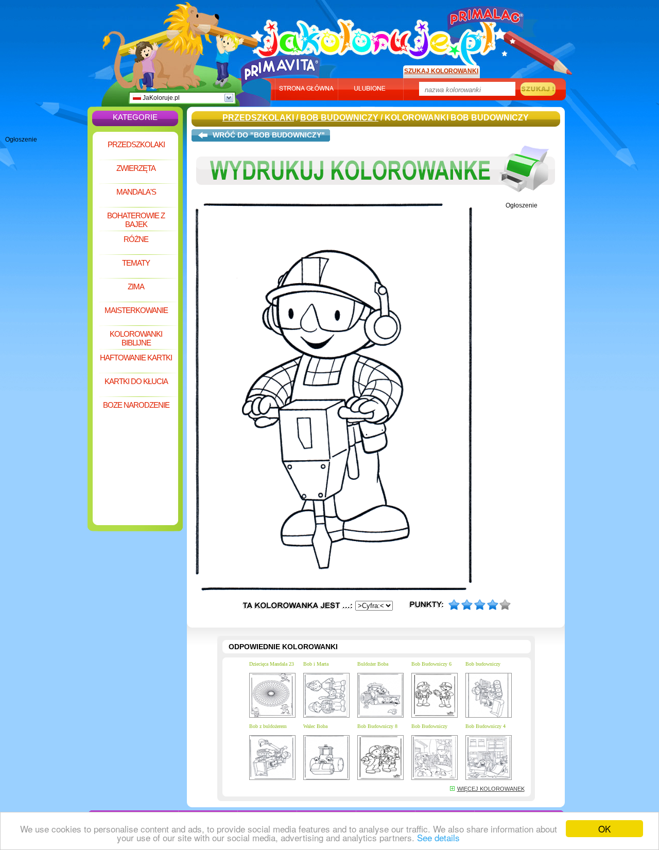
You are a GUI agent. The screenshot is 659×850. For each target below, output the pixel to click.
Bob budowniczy (482, 664)
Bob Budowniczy (339, 117)
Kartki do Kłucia (136, 381)
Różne (136, 239)
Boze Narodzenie (136, 405)
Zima (136, 286)
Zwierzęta (135, 168)
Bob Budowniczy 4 (485, 726)
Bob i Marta (315, 664)
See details (438, 837)
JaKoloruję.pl (378, 37)
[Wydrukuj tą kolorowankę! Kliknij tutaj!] (376, 199)
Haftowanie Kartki (136, 357)
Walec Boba (315, 726)
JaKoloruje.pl (160, 97)
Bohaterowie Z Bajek (136, 220)
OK (604, 828)
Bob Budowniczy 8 (377, 726)
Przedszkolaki (136, 144)
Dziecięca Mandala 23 (271, 664)
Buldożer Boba (372, 664)
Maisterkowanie (136, 310)
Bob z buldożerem (268, 726)
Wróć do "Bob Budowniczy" (269, 135)
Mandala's (136, 191)
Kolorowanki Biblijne (136, 338)
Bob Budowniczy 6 (431, 664)
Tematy (136, 262)
